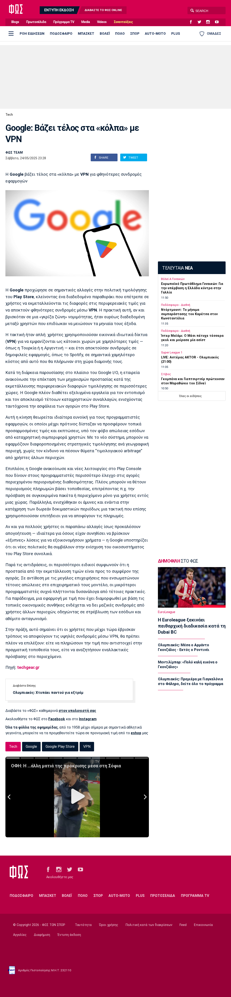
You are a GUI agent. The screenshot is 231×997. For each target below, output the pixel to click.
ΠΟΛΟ (120, 34)
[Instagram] (209, 22)
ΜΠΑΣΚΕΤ (86, 34)
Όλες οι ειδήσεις (190, 396)
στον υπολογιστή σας (77, 711)
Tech (9, 115)
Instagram (88, 719)
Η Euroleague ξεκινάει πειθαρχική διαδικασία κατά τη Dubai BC (192, 626)
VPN (86, 746)
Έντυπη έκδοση (69, 935)
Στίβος (166, 374)
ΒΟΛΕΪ (105, 34)
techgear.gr (28, 667)
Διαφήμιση (42, 935)
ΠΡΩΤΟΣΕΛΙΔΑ (162, 895)
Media (85, 22)
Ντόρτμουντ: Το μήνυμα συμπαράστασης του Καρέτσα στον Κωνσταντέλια (189, 314)
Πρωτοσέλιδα (36, 22)
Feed (183, 925)
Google (31, 746)
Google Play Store (60, 746)
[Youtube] (218, 22)
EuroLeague (166, 612)
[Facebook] (192, 22)
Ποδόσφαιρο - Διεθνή (175, 305)
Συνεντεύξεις (123, 22)
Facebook (56, 719)
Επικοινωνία (203, 925)
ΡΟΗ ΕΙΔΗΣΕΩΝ (32, 34)
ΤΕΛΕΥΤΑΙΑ (177, 268)
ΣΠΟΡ (134, 34)
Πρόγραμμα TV (63, 22)
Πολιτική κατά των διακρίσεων (149, 925)
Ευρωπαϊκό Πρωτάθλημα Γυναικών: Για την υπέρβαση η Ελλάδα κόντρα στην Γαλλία (192, 288)
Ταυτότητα (83, 925)
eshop (136, 733)
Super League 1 (171, 352)
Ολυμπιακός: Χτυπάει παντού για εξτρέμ (48, 692)
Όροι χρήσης (108, 925)
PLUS (175, 34)
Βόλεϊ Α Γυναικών (173, 279)
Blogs (15, 22)
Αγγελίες (20, 935)
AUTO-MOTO (155, 34)
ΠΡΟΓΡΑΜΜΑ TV (195, 895)
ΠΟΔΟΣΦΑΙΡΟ (61, 34)
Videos (101, 22)
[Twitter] (201, 22)
